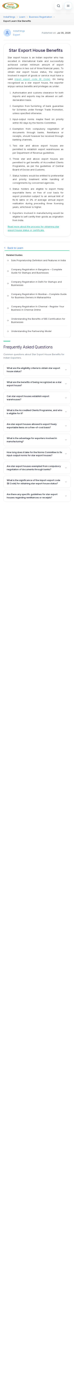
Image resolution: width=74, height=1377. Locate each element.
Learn (22, 16)
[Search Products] (58, 6)
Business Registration (40, 16)
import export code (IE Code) (32, 79)
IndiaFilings (9, 16)
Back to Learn (15, 247)
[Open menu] (68, 6)
